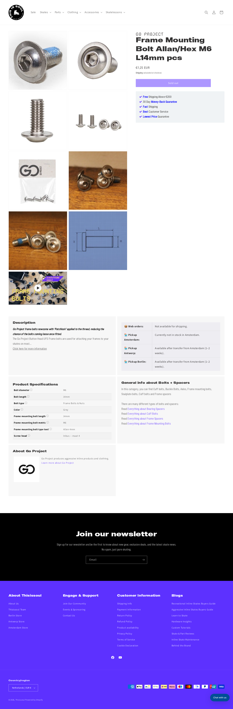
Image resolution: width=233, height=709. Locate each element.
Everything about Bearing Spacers (146, 409)
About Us (14, 603)
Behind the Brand (181, 645)
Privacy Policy (124, 633)
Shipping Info (124, 603)
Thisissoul (20, 700)
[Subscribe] (143, 560)
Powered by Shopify (34, 700)
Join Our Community (74, 603)
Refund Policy (124, 621)
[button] (45, 12)
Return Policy (124, 615)
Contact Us (69, 615)
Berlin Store (15, 615)
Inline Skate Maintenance (185, 639)
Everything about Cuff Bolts (143, 414)
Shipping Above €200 (157, 97)
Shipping (139, 73)
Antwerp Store (17, 621)
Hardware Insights (182, 621)
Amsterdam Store (18, 627)
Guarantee (156, 117)
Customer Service (155, 112)
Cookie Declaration (127, 645)
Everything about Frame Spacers (145, 419)
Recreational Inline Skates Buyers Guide (194, 603)
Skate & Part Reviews (183, 633)
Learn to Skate (180, 615)
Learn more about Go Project (57, 462)
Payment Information (129, 609)
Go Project (150, 33)
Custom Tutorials (181, 627)
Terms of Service (126, 639)
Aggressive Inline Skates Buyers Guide (192, 609)
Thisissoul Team (17, 609)
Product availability (128, 627)
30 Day (160, 102)
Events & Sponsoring (74, 609)
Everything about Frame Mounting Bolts (149, 424)
